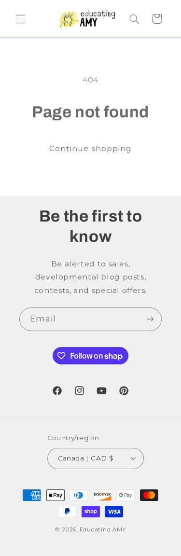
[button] (20, 19)
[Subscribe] (150, 319)
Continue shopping (90, 148)
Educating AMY (103, 529)
